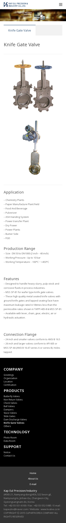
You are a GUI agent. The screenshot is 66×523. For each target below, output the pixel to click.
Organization (10, 378)
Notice (7, 452)
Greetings (9, 374)
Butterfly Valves (12, 396)
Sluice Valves (10, 412)
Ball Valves (9, 406)
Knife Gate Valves (14, 422)
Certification (10, 384)
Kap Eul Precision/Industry (20, 490)
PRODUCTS (14, 390)
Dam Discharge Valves (15, 419)
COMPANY (13, 369)
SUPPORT (12, 446)
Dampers (8, 409)
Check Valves (10, 403)
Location (8, 381)
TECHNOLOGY (17, 431)
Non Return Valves (13, 399)
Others (7, 426)
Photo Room (10, 437)
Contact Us (9, 455)
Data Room (9, 440)
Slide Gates (9, 416)
